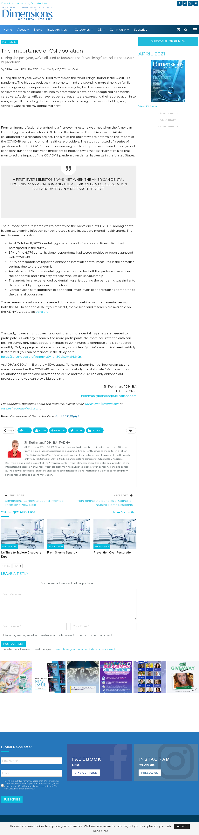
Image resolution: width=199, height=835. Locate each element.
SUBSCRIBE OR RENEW (168, 41)
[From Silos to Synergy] (68, 534)
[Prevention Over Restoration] (114, 534)
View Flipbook (147, 106)
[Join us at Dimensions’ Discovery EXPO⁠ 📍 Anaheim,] (150, 677)
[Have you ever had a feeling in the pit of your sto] (49, 677)
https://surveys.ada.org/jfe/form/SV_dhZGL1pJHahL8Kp (41, 356)
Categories (82, 29)
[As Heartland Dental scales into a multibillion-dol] (83, 677)
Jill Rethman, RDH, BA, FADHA (23, 69)
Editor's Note (9, 42)
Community (118, 29)
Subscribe (140, 29)
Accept (182, 826)
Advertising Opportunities (32, 3)
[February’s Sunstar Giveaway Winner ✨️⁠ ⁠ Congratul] (183, 677)
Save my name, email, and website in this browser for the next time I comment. (58, 635)
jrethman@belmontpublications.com (108, 396)
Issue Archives (57, 29)
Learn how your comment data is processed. (85, 649)
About (21, 29)
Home (7, 29)
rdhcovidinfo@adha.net (102, 404)
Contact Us (7, 3)
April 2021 (151, 54)
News (38, 29)
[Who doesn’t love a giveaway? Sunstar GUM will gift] (16, 677)
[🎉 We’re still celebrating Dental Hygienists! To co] (116, 677)
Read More (100, 831)
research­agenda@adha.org (20, 408)
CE (100, 29)
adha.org (42, 311)
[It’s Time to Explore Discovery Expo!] (22, 534)
